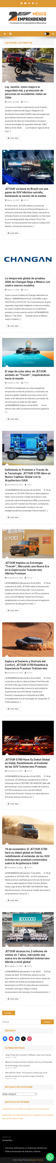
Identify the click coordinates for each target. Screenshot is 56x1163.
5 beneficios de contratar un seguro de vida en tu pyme (25, 1109)
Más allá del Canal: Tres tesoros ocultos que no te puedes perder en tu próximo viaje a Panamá (26, 1074)
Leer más (14, 138)
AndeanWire (7, 1140)
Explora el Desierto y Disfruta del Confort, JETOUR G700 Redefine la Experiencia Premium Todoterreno (26, 665)
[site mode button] (46, 33)
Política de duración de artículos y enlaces (23, 1151)
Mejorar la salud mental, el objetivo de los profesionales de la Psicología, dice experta (28, 1064)
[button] (50, 1157)
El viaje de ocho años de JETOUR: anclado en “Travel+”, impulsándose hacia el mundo (27, 375)
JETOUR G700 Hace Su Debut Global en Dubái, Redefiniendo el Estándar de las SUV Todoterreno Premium (27, 763)
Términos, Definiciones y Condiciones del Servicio (26, 1148)
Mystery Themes (36, 1160)
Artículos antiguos (10, 1013)
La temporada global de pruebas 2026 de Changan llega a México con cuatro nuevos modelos (27, 282)
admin (26, 102)
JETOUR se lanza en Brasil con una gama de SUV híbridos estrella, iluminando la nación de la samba (26, 192)
